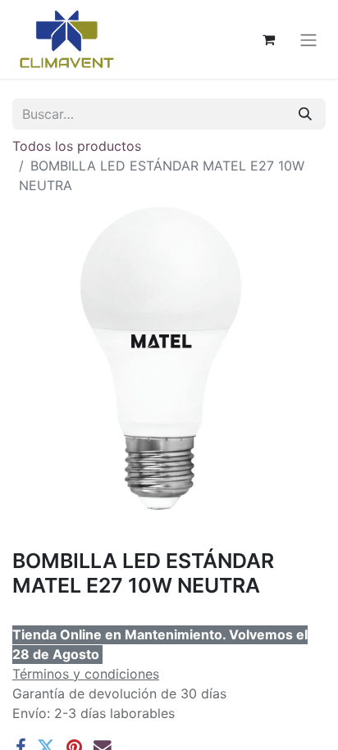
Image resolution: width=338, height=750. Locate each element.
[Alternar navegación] (308, 39)
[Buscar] (305, 114)
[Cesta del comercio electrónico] (268, 39)
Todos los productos (76, 146)
